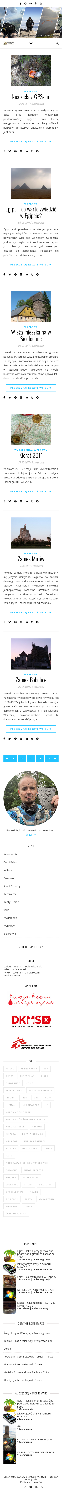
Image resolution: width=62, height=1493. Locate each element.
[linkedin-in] (36, 3)
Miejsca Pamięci (34, 1141)
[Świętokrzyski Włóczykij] (8, 43)
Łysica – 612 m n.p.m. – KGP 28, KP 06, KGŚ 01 (36, 1304)
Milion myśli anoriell (14, 969)
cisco (45, 1076)
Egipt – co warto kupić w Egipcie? (36, 1276)
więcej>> (31, 834)
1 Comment (37, 566)
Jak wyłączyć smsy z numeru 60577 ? (34, 1265)
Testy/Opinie (11, 902)
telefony (12, 1199)
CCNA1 (10, 1076)
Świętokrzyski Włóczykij (17, 1333)
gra (36, 1097)
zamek (28, 1206)
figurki (11, 1097)
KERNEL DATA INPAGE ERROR (35, 1289)
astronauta (29, 1068)
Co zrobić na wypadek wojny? (34, 1439)
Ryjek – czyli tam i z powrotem (21, 972)
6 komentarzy (37, 103)
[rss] (41, 3)
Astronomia (10, 854)
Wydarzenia (23, 450)
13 (40, 758)
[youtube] (31, 3)
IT (47, 1105)
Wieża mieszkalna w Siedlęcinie (31, 335)
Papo (9, 1155)
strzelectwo (15, 1192)
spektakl (12, 1184)
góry (48, 1097)
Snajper (11, 1177)
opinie (48, 1148)
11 (22, 758)
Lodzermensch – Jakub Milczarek (22, 966)
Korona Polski (16, 1126)
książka (11, 1134)
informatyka (30, 1105)
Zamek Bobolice (31, 680)
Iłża (19, 1426)
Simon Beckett (34, 1170)
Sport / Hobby (11, 886)
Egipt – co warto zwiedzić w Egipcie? (31, 212)
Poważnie (9, 878)
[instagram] (25, 3)
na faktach (30, 1148)
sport (28, 1184)
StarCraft (46, 1184)
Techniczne (10, 894)
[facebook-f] (21, 3)
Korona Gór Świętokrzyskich (26, 1119)
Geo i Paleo (10, 862)
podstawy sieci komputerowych (28, 1163)
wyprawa (12, 1206)
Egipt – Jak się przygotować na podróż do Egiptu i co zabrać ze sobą (36, 1254)
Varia (6, 910)
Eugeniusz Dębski (40, 1090)
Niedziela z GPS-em (31, 96)
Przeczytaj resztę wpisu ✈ (31, 141)
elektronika (14, 1090)
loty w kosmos (32, 1134)
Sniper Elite (31, 1177)
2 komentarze (38, 222)
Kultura (7, 870)
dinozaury (13, 1083)
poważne (11, 1170)
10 (13, 758)
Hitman (11, 1105)
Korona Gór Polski (19, 1112)
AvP (46, 1068)
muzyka (11, 1148)
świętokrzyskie (16, 1213)
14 (48, 758)
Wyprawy (31, 91)
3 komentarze (38, 345)
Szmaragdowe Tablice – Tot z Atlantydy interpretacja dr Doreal (27, 1340)
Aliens (10, 1068)
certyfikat (27, 1076)
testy (29, 1199)
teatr (34, 1192)
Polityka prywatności (31, 1482)
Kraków (37, 1126)
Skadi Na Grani (11, 975)
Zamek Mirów (31, 559)
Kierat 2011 (31, 455)
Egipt (30, 1083)
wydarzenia (47, 1199)
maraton (12, 1141)
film (25, 1097)
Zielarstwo (9, 933)
